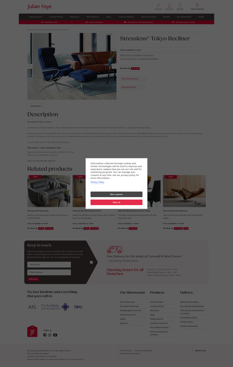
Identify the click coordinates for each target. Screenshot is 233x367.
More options (116, 194)
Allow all (116, 202)
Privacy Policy (97, 182)
